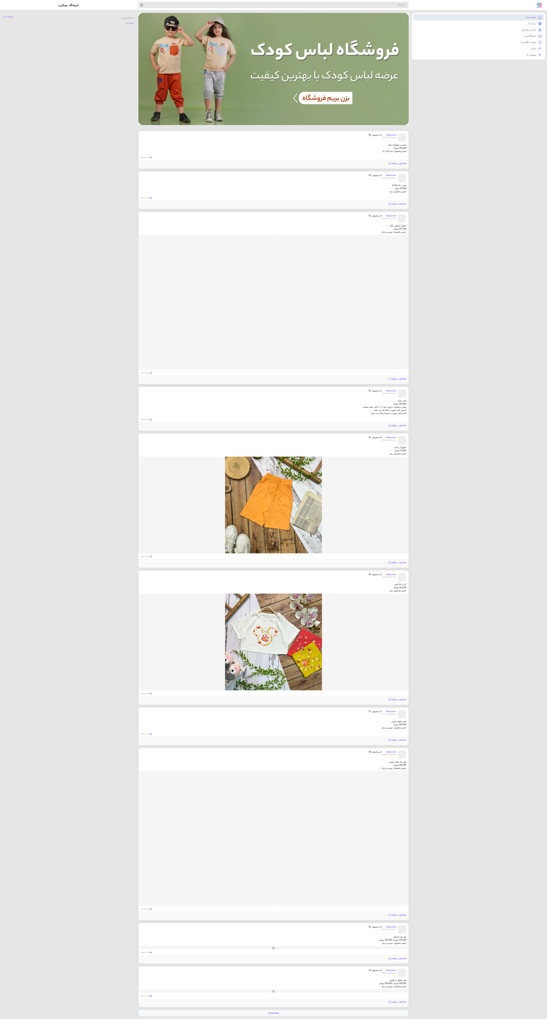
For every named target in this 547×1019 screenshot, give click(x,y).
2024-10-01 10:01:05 (389, 393)
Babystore (391, 135)
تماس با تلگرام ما (529, 42)
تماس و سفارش (529, 29)
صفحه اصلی (531, 17)
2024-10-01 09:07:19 (389, 714)
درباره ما (532, 23)
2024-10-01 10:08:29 (389, 218)
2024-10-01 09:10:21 (389, 440)
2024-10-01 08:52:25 (389, 973)
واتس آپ (392, 163)
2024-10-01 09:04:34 (389, 754)
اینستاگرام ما (531, 36)
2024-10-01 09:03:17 (389, 929)
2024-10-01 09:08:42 (389, 577)
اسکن (534, 48)
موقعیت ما (532, 54)
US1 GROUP (8, 17)
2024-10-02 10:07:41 (389, 137)
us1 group (130, 23)
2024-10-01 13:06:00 (389, 178)
